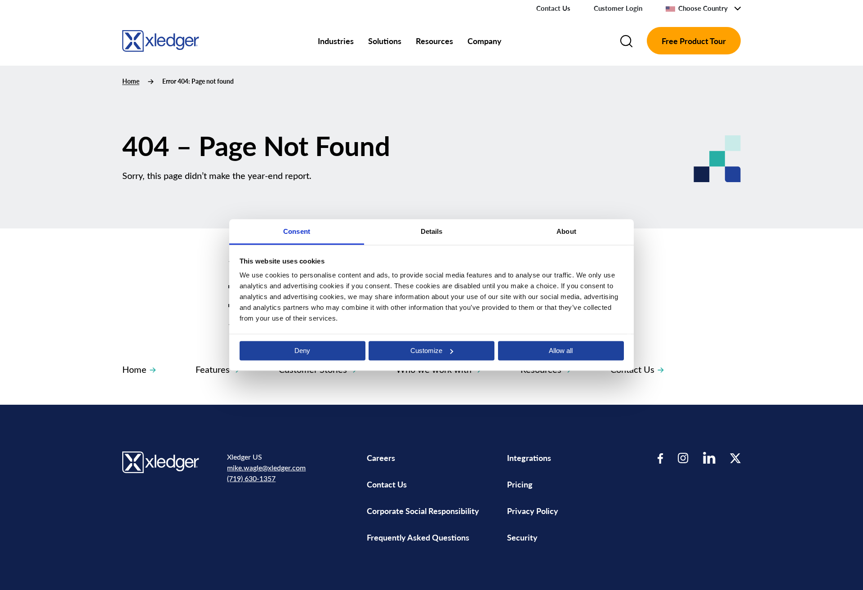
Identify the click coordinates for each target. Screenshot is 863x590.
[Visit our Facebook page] (660, 458)
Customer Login (618, 8)
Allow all (561, 350)
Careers (381, 457)
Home (130, 81)
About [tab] (566, 231)
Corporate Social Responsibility (423, 510)
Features (213, 369)
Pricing (520, 484)
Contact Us (553, 8)
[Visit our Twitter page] (735, 458)
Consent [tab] (296, 231)
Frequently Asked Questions (418, 537)
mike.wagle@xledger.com (266, 467)
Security (522, 537)
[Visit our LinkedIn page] (709, 458)
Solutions (384, 40)
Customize (426, 350)
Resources (434, 40)
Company (484, 40)
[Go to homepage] (160, 39)
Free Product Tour (694, 40)
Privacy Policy (532, 510)
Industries (336, 40)
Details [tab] (432, 231)
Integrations (529, 457)
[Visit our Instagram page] (683, 458)
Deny (302, 350)
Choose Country (703, 8)
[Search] (626, 41)
